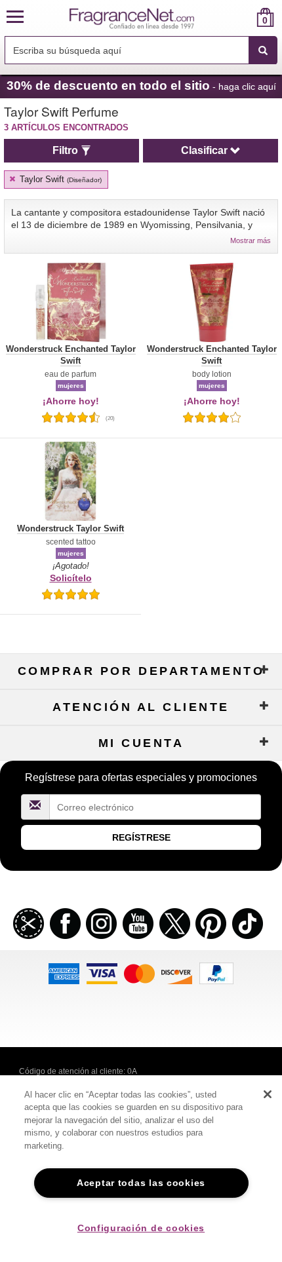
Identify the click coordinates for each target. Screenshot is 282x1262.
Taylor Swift (59, 179)
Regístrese (141, 837)
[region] (141, 1168)
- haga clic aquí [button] (141, 85)
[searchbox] (127, 50)
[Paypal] (216, 972)
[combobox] (141, 50)
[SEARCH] (263, 50)
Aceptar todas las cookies (141, 1182)
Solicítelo (71, 578)
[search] (244, 17)
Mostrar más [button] (250, 240)
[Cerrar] (267, 1094)
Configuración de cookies (141, 1228)
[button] (15, 17)
